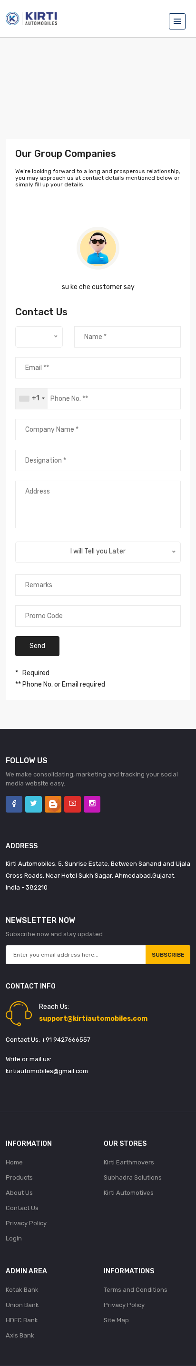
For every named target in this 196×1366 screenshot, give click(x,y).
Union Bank (22, 1304)
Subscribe (168, 954)
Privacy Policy (26, 1223)
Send (37, 646)
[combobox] (32, 398)
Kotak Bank (22, 1289)
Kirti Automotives (129, 1192)
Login (14, 1238)
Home (14, 1162)
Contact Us (22, 1207)
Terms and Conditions (135, 1289)
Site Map (116, 1320)
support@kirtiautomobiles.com (93, 1019)
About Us (19, 1192)
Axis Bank (20, 1335)
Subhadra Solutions (133, 1177)
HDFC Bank (22, 1320)
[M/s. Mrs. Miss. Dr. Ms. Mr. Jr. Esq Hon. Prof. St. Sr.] (39, 337)
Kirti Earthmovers (129, 1162)
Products (19, 1177)
